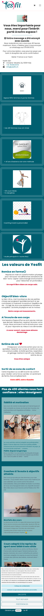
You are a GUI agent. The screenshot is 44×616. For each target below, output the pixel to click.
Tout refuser (22, 599)
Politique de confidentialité (22, 586)
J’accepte (22, 595)
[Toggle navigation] (40, 5)
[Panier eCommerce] (34, 5)
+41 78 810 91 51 (12, 65)
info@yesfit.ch (12, 67)
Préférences (22, 604)
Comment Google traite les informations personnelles (22, 589)
